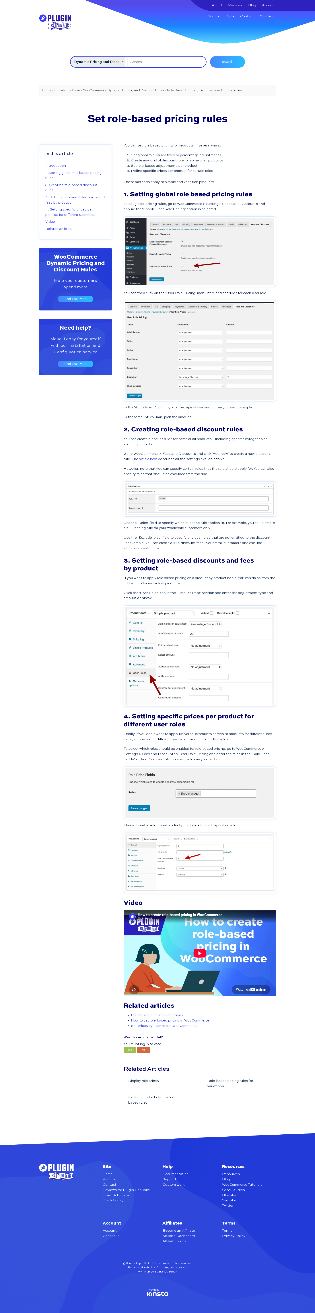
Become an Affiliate (178, 1230)
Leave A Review (116, 1195)
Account (269, 5)
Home (108, 1174)
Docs (229, 16)
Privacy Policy (234, 1236)
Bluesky (229, 1195)
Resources (231, 1174)
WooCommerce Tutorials (242, 1184)
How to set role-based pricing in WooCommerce (170, 1020)
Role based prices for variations (157, 1015)
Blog (252, 5)
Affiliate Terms (174, 1241)
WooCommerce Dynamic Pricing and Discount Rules (75, 263)
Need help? (75, 328)
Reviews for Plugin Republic (126, 1190)
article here (148, 459)
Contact (247, 16)
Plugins (213, 16)
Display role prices (143, 1081)
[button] (130, 1050)
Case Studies (233, 1190)
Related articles (58, 229)
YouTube (229, 1200)
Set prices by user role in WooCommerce (164, 1026)
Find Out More (75, 299)
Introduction (55, 165)
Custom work (173, 1184)
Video (50, 221)
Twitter (228, 1205)
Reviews (235, 5)
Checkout (268, 16)
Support (169, 1179)
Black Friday (113, 1200)
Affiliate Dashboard (178, 1236)
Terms (227, 1230)
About (217, 5)
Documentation (175, 1174)
